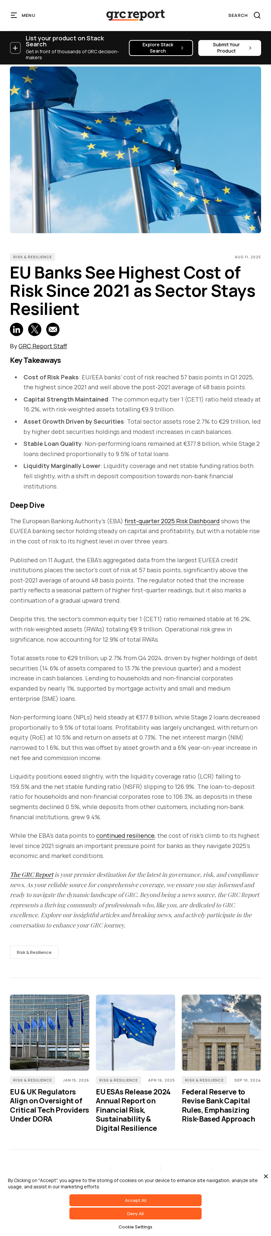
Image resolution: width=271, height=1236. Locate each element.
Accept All (135, 1200)
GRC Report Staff (43, 346)
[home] (135, 15)
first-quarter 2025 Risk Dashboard (172, 521)
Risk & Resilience (32, 256)
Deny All (135, 1213)
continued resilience (125, 835)
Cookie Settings (135, 1227)
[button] (23, 15)
